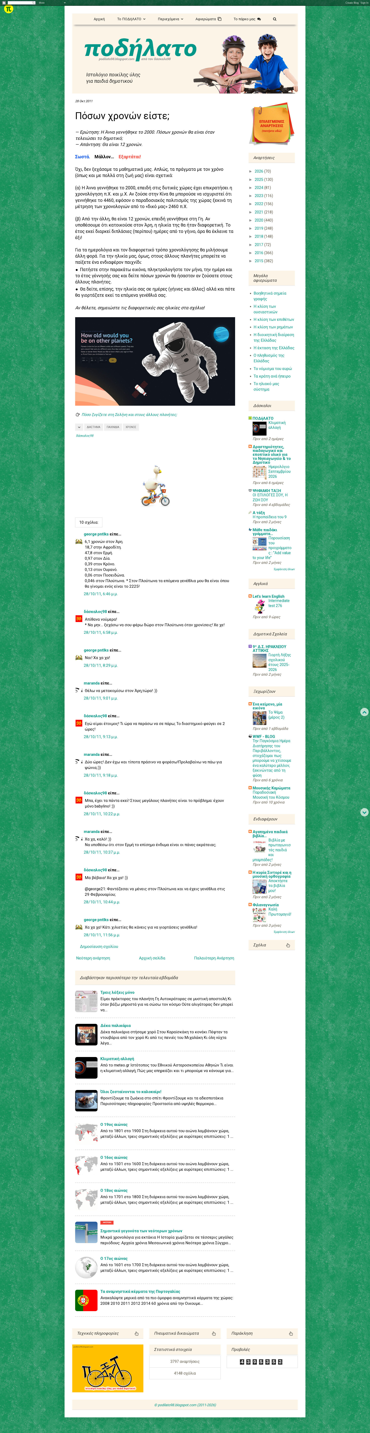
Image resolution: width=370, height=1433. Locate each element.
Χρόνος (131, 427)
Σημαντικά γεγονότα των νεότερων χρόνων (141, 1231)
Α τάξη (259, 512)
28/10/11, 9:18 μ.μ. (101, 775)
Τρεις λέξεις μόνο (117, 992)
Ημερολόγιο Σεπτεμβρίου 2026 (279, 471)
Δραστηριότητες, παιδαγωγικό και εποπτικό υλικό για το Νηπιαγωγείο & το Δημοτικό (272, 454)
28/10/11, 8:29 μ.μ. (101, 665)
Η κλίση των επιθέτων (274, 319)
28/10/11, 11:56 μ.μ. (102, 935)
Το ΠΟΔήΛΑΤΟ (130, 19)
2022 (259, 204)
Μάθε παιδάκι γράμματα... (265, 532)
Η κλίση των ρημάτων (273, 327)
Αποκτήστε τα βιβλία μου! (278, 886)
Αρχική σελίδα (152, 958)
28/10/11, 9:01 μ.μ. (101, 698)
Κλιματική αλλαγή (117, 1058)
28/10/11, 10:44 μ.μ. (102, 902)
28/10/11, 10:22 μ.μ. (102, 814)
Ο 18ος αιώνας (114, 1190)
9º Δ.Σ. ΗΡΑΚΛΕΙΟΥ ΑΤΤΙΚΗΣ (269, 648)
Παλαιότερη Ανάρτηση (214, 958)
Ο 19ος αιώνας (114, 1124)
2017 (259, 245)
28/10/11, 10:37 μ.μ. (102, 852)
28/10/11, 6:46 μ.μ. (101, 594)
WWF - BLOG (264, 736)
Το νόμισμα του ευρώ (273, 368)
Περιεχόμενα (169, 19)
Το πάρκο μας (245, 19)
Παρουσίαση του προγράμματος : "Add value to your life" (272, 548)
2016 (259, 253)
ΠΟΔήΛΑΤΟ (263, 418)
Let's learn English (268, 596)
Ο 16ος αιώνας (114, 1157)
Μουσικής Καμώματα (271, 788)
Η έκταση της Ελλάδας (274, 348)
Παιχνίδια (113, 427)
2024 (259, 187)
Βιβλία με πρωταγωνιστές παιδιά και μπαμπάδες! (272, 850)
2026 (259, 171)
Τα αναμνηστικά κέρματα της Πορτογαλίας (140, 1291)
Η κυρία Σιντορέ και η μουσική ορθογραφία (272, 874)
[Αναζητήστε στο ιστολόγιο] (275, 18)
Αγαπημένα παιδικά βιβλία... (270, 833)
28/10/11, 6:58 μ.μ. (101, 632)
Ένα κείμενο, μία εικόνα (267, 706)
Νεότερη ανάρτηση (93, 958)
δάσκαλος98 (95, 611)
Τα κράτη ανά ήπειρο (272, 376)
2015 (259, 261)
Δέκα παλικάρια (115, 1025)
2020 (259, 220)
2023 (259, 196)
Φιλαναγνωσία (266, 905)
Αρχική (99, 19)
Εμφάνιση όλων (284, 569)
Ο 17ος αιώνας (114, 1258)
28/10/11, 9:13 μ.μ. (101, 736)
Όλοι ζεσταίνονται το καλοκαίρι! (130, 1091)
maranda (92, 683)
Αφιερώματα (207, 19)
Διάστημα (93, 427)
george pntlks (96, 534)
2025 (259, 179)
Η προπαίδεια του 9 (270, 517)
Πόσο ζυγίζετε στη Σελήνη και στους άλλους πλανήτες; (129, 414)
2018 (259, 236)
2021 (259, 212)
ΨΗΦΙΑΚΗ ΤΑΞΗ (267, 490)
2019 (259, 228)
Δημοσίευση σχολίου (99, 946)
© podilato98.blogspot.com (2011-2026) (185, 1405)
